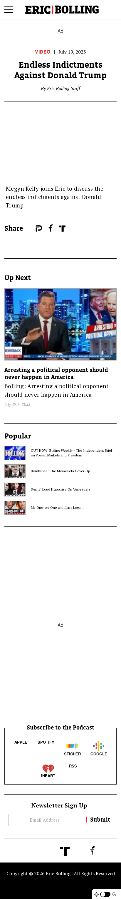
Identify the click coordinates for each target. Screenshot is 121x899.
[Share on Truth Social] (62, 228)
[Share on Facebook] (29, 228)
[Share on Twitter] (32, 228)
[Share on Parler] (39, 228)
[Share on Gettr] (51, 228)
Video (43, 51)
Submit (100, 819)
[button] (8, 11)
